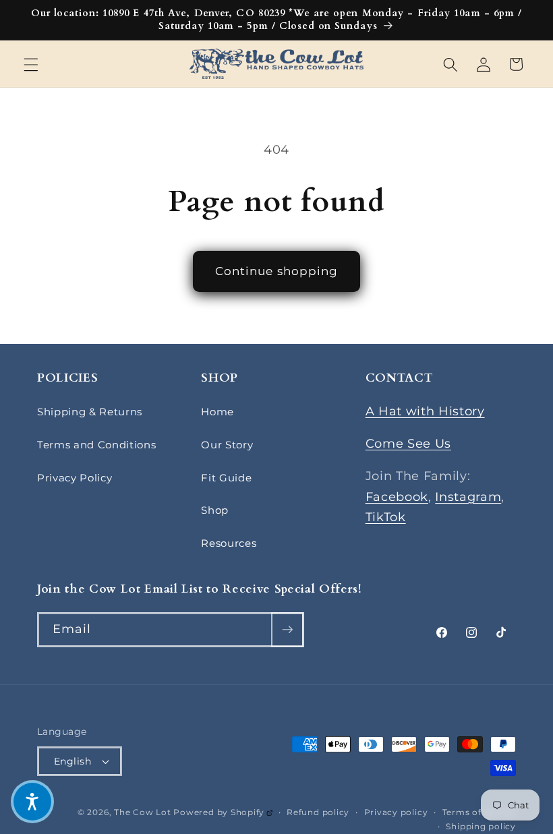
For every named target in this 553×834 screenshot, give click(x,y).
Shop (215, 510)
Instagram (468, 496)
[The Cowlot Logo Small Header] (276, 64)
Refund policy (318, 812)
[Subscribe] (287, 629)
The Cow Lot (142, 812)
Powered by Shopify (222, 812)
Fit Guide (226, 477)
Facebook (397, 496)
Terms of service (479, 812)
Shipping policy (481, 826)
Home (217, 411)
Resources (228, 543)
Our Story (227, 444)
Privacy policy (396, 812)
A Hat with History (425, 411)
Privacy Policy (74, 477)
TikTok (386, 517)
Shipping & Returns (89, 411)
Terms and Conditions (96, 444)
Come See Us (408, 443)
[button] (31, 64)
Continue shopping (277, 271)
